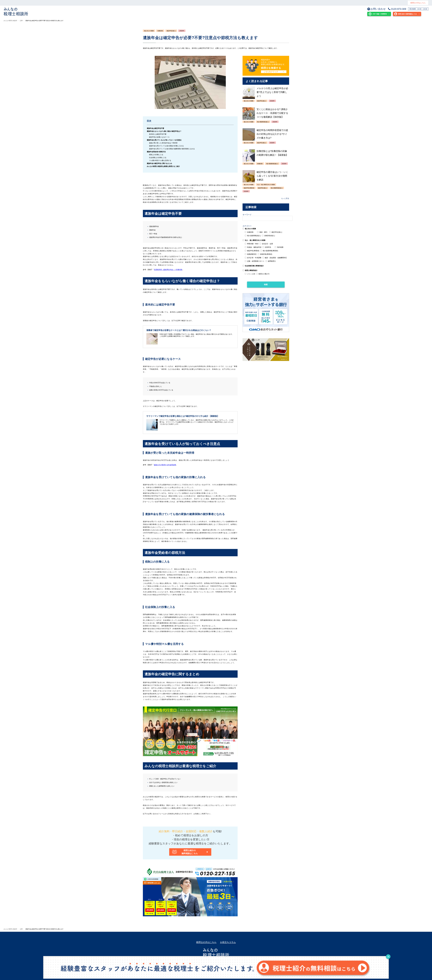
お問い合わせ (378, 9)
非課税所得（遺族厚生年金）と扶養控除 (168, 269)
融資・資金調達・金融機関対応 (276, 258)
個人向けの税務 (149, 31)
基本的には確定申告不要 (157, 134)
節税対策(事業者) (266, 254)
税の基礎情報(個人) (254, 236)
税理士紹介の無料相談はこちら (407, 14)
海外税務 (280, 247)
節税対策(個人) (269, 236)
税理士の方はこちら (418, 3)
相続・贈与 (263, 232)
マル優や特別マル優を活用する (160, 160)
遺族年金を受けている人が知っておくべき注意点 (164, 140)
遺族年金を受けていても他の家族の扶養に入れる (166, 146)
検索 (266, 284)
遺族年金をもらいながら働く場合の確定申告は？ (164, 131)
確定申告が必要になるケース (159, 137)
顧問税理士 (272, 261)
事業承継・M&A (252, 244)
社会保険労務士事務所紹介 (254, 266)
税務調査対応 (252, 254)
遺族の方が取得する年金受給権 (165, 465)
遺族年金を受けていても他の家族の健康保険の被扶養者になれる (172, 149)
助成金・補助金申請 (254, 247)
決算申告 (268, 247)
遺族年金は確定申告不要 (155, 128)
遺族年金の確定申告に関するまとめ (159, 163)
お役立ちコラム (228, 942)
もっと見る (285, 198)
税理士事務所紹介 (251, 270)
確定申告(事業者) (253, 251)
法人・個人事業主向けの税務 (255, 240)
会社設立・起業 (267, 244)
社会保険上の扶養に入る (157, 157)
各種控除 (160, 31)
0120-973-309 (398, 9)
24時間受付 (379, 14)
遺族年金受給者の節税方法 (156, 152)
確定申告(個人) (171, 31)
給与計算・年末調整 (254, 258)
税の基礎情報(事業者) (270, 251)
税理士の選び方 (264, 274)
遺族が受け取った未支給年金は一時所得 (163, 143)
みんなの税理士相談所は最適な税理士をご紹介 (163, 166)
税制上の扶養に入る (156, 154)
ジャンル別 (251, 274)
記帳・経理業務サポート (255, 261)
